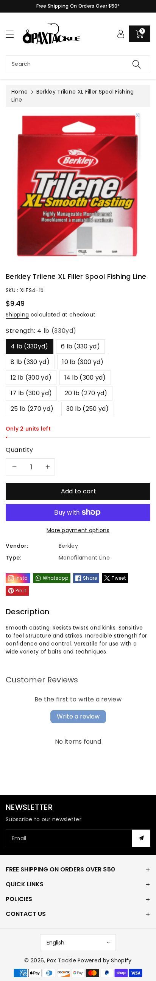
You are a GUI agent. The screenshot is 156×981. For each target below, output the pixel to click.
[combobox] (78, 64)
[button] (13, 34)
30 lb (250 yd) (87, 408)
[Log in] (120, 33)
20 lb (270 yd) (86, 393)
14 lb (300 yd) (85, 377)
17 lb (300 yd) (31, 393)
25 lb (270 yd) (32, 408)
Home (19, 91)
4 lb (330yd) (29, 346)
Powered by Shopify (104, 960)
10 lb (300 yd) (82, 362)
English (55, 942)
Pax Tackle (61, 960)
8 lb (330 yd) (30, 362)
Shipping (17, 314)
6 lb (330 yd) (80, 346)
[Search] (136, 64)
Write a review (78, 716)
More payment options (78, 530)
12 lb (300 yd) (31, 377)
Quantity (19, 449)
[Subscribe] (141, 838)
